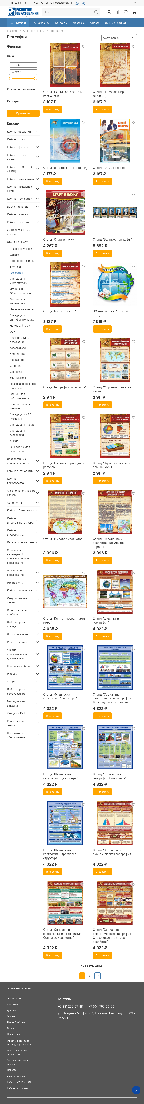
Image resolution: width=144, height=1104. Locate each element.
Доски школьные (18, 634)
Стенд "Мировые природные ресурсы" (64, 465)
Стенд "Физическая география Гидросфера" (60, 776)
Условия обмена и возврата (17, 1062)
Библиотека (17, 353)
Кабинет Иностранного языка (20, 520)
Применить (23, 113)
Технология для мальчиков (20, 449)
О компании (42, 22)
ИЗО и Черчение (17, 206)
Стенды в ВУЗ (16, 713)
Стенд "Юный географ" (109, 168)
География (16, 272)
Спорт (11, 681)
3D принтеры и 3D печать (18, 232)
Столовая (16, 371)
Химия (14, 440)
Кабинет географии (19, 198)
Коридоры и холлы (22, 260)
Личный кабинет (115, 22)
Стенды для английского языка (22, 317)
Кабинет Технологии (20, 471)
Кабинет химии (17, 139)
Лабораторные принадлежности (18, 461)
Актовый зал (18, 347)
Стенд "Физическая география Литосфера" (109, 776)
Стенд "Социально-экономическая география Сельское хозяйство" (62, 934)
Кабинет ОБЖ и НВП (19, 1082)
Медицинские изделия (16, 703)
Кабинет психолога (19, 590)
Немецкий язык (20, 325)
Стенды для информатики (18, 281)
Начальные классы (22, 309)
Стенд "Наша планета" (59, 311)
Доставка (79, 22)
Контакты (61, 22)
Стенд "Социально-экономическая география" (112, 852)
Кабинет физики (17, 147)
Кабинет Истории (18, 222)
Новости (12, 1069)
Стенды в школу (33, 30)
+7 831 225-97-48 (17, 2)
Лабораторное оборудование (16, 691)
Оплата (94, 22)
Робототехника (17, 642)
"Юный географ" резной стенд (110, 313)
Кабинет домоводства (15, 481)
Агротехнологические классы (20, 493)
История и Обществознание (21, 291)
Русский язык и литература (20, 339)
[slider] (11, 78)
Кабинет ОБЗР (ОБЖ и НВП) (20, 169)
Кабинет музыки (17, 214)
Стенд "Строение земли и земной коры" (111, 465)
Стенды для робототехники (19, 396)
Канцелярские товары (16, 723)
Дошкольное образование (15, 572)
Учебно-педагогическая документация (17, 654)
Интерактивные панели (22, 542)
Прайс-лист (13, 1034)
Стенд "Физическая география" (107, 621)
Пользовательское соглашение (17, 1052)
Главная (12, 30)
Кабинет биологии (19, 131)
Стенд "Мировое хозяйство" (63, 539)
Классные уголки (21, 248)
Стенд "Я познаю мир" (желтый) (109, 94)
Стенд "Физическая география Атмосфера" (60, 696)
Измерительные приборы (17, 612)
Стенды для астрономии (17, 432)
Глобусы (12, 673)
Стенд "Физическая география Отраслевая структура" (59, 854)
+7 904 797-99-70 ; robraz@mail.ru (52, 2)
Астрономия (15, 502)
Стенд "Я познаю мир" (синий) (65, 168)
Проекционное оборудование (16, 735)
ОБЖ (13, 331)
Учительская (18, 377)
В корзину (52, 109)
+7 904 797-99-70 (101, 1006)
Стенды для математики (17, 301)
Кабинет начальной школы (19, 189)
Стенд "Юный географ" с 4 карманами (62, 94)
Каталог (21, 22)
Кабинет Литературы (20, 510)
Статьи (11, 1028)
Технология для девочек (20, 406)
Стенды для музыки (22, 424)
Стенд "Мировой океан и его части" (114, 389)
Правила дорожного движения (23, 386)
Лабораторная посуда (16, 624)
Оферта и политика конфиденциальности (19, 1042)
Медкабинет (18, 359)
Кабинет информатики (15, 532)
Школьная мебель (18, 666)
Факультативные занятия (17, 600)
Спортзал (16, 365)
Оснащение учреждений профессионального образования (20, 556)
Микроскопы (15, 582)
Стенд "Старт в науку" (59, 239)
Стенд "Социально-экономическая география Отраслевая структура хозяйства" (112, 936)
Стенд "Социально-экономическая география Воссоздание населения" (112, 698)
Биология (16, 266)
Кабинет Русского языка (18, 157)
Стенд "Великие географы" (112, 239)
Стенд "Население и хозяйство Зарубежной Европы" (109, 543)
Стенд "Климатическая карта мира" (64, 620)
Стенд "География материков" (64, 387)
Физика (14, 254)
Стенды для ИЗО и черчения (22, 416)
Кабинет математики (20, 179)
